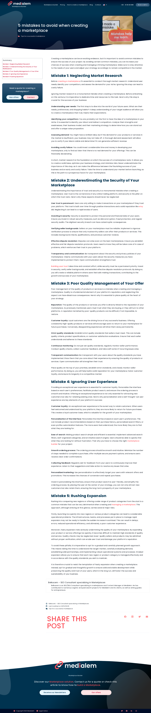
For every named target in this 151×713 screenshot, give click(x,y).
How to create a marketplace (77, 5)
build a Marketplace (88, 685)
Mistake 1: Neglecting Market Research (16, 64)
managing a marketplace (124, 504)
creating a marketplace (69, 81)
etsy (141, 206)
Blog (91, 5)
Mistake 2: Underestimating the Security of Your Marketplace (20, 68)
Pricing (62, 5)
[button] (125, 616)
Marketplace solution (61, 681)
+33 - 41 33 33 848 (127, 5)
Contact (98, 5)
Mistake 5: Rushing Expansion (13, 77)
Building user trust (59, 266)
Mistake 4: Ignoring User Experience (15, 74)
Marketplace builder (51, 5)
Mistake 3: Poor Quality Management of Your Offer (20, 71)
